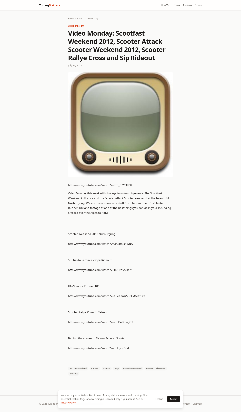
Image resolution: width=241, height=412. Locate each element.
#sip (117, 368)
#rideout (74, 373)
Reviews (187, 5)
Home (71, 18)
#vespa (106, 368)
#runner (95, 368)
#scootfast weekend (132, 368)
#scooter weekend (78, 368)
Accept (173, 399)
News (177, 5)
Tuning (49, 5)
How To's (166, 5)
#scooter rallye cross (155, 368)
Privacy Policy (68, 402)
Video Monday (91, 18)
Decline (159, 399)
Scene (198, 5)
